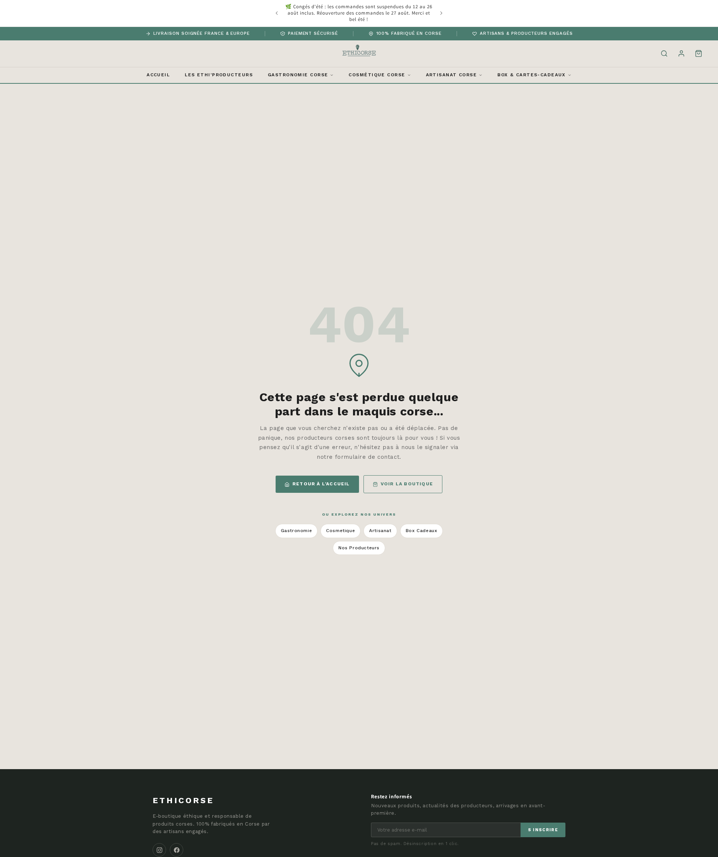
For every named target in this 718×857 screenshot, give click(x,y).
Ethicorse (183, 800)
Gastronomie (296, 530)
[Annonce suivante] (441, 13)
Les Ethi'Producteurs (219, 74)
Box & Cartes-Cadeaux (531, 74)
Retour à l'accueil (321, 483)
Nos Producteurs (359, 547)
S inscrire (543, 829)
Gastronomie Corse (298, 74)
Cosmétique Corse (377, 74)
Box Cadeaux (422, 530)
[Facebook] (176, 850)
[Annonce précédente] (277, 13)
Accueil (158, 74)
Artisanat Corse (451, 74)
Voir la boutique (407, 483)
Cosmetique (340, 530)
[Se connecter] (681, 53)
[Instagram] (159, 850)
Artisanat (380, 530)
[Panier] (698, 53)
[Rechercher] (664, 53)
